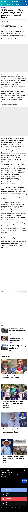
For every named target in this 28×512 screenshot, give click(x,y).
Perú (15, 350)
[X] (14, 495)
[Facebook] (14, 490)
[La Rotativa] (14, 1)
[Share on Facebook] (2, 22)
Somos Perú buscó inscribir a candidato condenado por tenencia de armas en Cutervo (14, 458)
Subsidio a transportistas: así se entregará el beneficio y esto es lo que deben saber (17, 347)
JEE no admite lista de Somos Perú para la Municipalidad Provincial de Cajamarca (13, 403)
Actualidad (11, 350)
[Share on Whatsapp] (7, 22)
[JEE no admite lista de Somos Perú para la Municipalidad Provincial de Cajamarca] (14, 392)
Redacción (8, 25)
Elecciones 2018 (11, 286)
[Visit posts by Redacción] (2, 25)
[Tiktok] (14, 503)
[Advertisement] (14, 58)
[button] (2, 1)
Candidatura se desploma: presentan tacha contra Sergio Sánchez (13, 377)
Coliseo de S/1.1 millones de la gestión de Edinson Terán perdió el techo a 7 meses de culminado (17, 330)
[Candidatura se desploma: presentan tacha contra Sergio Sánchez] (14, 366)
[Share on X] (5, 22)
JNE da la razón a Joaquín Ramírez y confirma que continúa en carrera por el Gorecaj (17, 338)
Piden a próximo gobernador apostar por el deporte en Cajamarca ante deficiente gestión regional (13, 430)
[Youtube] (14, 499)
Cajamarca (11, 334)
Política (4, 7)
